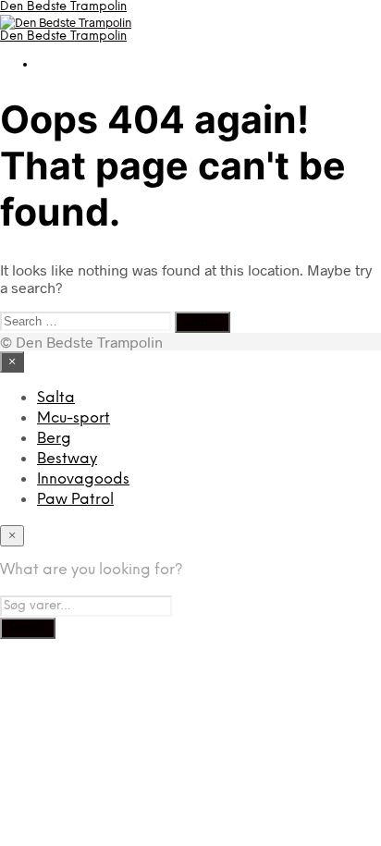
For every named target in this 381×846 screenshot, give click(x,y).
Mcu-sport (73, 418)
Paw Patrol (75, 500)
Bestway (67, 459)
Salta (56, 398)
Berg (54, 439)
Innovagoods (83, 479)
